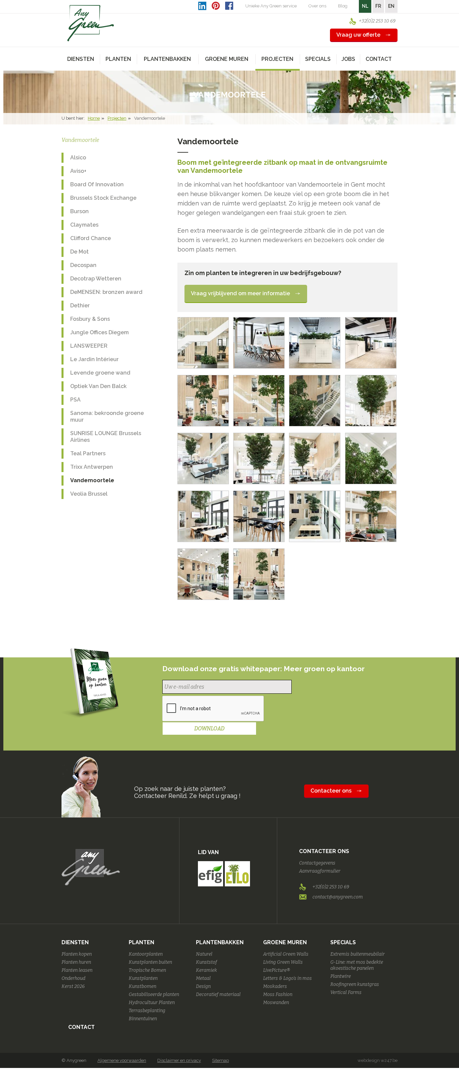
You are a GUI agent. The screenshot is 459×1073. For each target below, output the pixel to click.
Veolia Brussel (89, 494)
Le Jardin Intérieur (94, 359)
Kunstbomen (142, 986)
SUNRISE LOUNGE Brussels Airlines (105, 436)
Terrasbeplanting (147, 1010)
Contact (379, 59)
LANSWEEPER (89, 346)
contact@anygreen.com (337, 897)
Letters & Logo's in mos (287, 978)
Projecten (117, 118)
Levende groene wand (100, 373)
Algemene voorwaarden (121, 1060)
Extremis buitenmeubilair (357, 954)
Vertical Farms (346, 992)
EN (391, 6)
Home (94, 118)
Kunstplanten (143, 978)
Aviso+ (78, 171)
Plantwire (340, 976)
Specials (343, 942)
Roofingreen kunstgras (354, 984)
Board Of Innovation (97, 184)
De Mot (79, 251)
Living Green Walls (283, 962)
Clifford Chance (90, 238)
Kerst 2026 (73, 986)
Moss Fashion (277, 994)
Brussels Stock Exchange (103, 198)
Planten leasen (76, 970)
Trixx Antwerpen (91, 467)
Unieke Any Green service (271, 5)
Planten (141, 942)
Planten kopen (76, 954)
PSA (75, 399)
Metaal (203, 978)
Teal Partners (88, 453)
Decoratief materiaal (218, 994)
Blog (342, 5)
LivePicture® (276, 970)
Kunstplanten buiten (150, 962)
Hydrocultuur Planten (152, 1002)
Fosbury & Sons (90, 319)
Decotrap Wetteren (95, 278)
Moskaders (275, 986)
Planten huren (76, 962)
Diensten (75, 942)
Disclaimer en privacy (179, 1060)
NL (365, 6)
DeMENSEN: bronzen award (106, 292)
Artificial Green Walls (285, 954)
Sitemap (220, 1060)
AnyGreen (90, 23)
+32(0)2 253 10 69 (377, 21)
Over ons (317, 5)
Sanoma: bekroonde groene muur (107, 416)
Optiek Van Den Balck (98, 386)
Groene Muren (285, 942)
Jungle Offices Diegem (99, 332)
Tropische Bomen (147, 970)
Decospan (83, 265)
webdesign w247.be (378, 1060)
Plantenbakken (220, 942)
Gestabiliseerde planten (154, 994)
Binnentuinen (143, 1019)
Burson (79, 211)
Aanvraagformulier (319, 871)
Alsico (78, 157)
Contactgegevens (317, 863)
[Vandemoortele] (203, 343)
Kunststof (206, 962)
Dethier (80, 305)
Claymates (84, 225)
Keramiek (206, 970)
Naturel (204, 954)
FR (378, 6)
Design (203, 986)
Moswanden (276, 1002)
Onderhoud (73, 978)
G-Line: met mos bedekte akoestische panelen (356, 965)
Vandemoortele (92, 480)
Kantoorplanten (146, 954)
